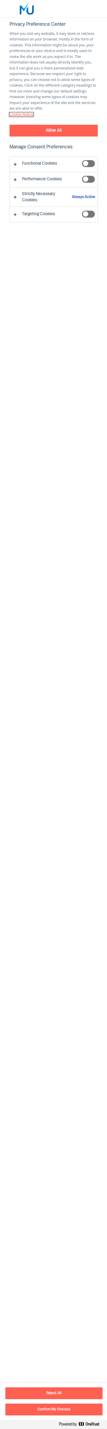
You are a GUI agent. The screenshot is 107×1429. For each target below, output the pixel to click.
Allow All (54, 130)
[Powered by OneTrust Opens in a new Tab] (81, 1425)
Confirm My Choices (53, 1409)
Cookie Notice (21, 114)
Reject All (54, 1393)
